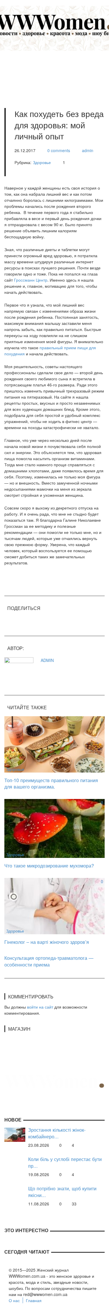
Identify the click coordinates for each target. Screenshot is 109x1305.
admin (87, 150)
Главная (34, 1300)
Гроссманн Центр (30, 280)
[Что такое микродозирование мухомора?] (54, 828)
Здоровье (42, 162)
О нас (14, 1300)
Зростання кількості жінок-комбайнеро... (56, 1133)
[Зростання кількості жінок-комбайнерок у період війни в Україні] (14, 1134)
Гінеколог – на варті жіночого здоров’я (46, 941)
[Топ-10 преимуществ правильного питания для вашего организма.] (54, 744)
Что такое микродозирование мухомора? (49, 865)
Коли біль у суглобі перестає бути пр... (65, 1162)
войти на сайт (40, 1007)
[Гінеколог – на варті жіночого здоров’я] (54, 905)
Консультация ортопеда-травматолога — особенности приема (48, 961)
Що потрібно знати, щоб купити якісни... (62, 1191)
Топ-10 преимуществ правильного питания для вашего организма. (51, 783)
